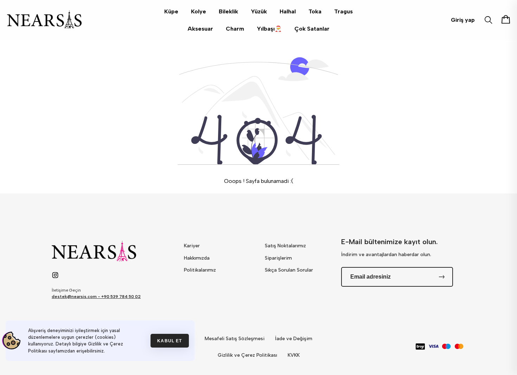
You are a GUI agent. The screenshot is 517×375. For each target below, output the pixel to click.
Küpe (171, 11)
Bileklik (228, 11)
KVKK (294, 355)
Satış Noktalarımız (285, 246)
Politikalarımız (200, 270)
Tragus (343, 11)
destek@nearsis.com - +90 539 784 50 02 (96, 296)
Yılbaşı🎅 (269, 28)
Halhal (288, 11)
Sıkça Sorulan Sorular (289, 270)
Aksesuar (200, 28)
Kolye (198, 11)
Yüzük (259, 11)
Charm (235, 28)
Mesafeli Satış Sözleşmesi (234, 339)
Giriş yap (463, 20)
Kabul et (169, 340)
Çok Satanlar (312, 28)
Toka (314, 11)
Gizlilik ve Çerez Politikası (247, 355)
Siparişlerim (278, 258)
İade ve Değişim (293, 339)
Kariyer (192, 246)
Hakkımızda (197, 258)
